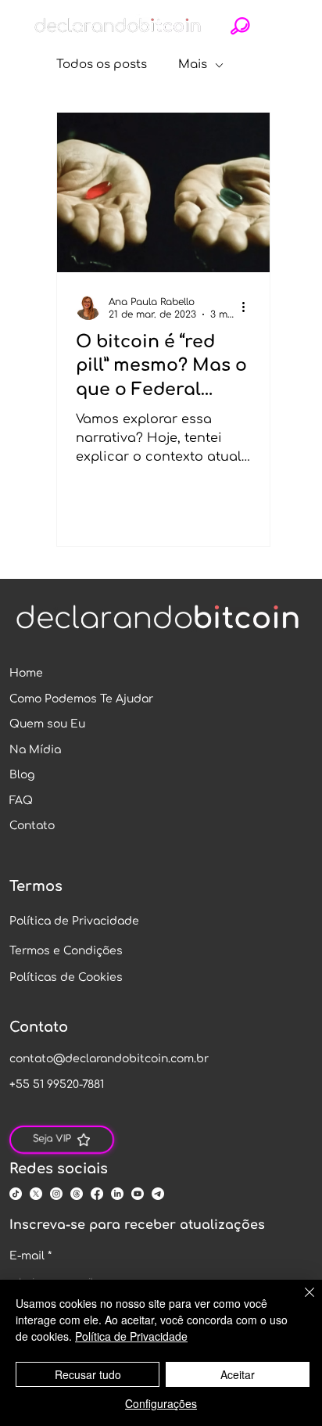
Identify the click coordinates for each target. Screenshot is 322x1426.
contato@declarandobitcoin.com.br (109, 1059)
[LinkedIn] (117, 1193)
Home (26, 673)
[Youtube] (137, 1193)
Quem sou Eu (47, 724)
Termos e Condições (66, 951)
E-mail (30, 1256)
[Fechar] (300, 1301)
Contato (32, 826)
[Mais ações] (248, 307)
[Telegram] (158, 1193)
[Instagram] (56, 1193)
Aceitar (237, 1374)
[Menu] (278, 26)
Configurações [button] (161, 1403)
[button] (240, 25)
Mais (192, 64)
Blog (21, 775)
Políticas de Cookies (66, 977)
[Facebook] (97, 1193)
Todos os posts (101, 64)
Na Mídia (35, 750)
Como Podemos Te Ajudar (81, 699)
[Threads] (76, 1193)
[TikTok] (15, 1193)
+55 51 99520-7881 (56, 1084)
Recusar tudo (88, 1374)
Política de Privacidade (74, 921)
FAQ (21, 800)
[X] (36, 1193)
